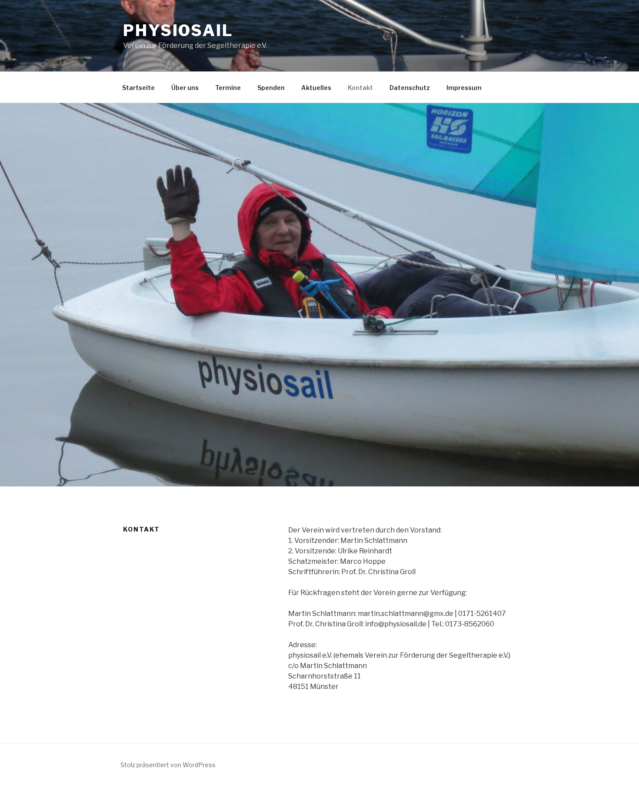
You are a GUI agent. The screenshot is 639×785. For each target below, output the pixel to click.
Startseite (138, 87)
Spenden (271, 87)
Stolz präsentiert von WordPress (168, 764)
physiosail (178, 30)
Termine (228, 87)
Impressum (464, 87)
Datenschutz (409, 87)
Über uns (185, 87)
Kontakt (360, 87)
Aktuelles (316, 87)
